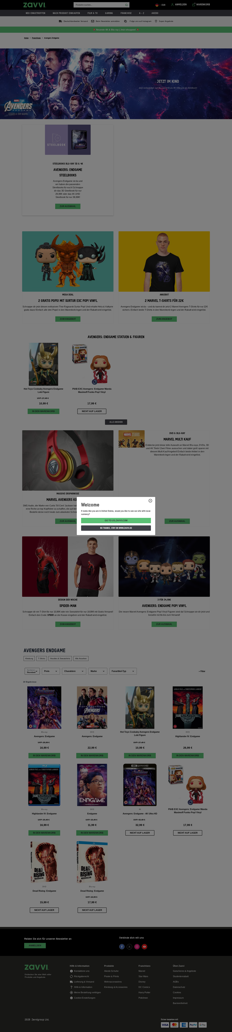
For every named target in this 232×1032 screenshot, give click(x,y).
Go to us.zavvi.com (116, 520)
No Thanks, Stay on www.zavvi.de (116, 528)
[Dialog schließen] (150, 500)
